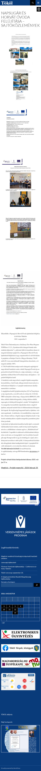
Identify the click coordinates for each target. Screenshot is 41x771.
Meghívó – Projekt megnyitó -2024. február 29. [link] (19, 468)
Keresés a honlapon (8, 582)
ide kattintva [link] (33, 451)
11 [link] (9, 609)
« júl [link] (3, 623)
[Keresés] (37, 585)
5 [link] (15, 606)
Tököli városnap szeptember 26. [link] (12, 573)
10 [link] (4, 609)
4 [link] (9, 606)
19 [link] (15, 613)
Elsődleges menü (38, 2)
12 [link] (15, 609)
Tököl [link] (7, 2)
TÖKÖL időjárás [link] (6, 714)
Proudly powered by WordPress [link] (10, 768)
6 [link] (20, 606)
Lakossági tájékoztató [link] (8, 562)
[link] (20, 48)
